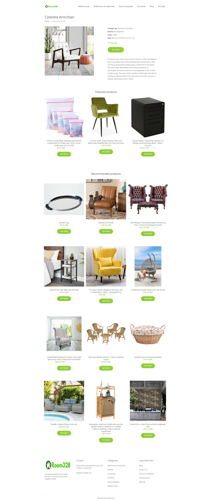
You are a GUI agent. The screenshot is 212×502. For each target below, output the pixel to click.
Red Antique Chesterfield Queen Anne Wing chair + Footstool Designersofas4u (148, 224)
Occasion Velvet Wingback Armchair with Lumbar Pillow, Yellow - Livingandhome (106, 291)
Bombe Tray (64, 223)
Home (47, 21)
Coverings (112, 474)
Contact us (143, 470)
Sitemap (142, 482)
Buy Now (115, 50)
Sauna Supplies (126, 6)
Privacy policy (144, 478)
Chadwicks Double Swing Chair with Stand (148, 290)
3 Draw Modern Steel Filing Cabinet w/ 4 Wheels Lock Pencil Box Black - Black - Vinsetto (148, 143)
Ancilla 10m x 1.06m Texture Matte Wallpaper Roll (148, 425)
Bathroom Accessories (104, 6)
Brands (161, 6)
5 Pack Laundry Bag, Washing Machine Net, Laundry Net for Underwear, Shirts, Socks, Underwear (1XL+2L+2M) (64, 143)
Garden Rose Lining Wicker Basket (148, 357)
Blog (152, 6)
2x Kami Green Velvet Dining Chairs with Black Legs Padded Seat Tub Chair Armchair (106, 142)
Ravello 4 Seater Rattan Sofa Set (64, 424)
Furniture (141, 6)
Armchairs (129, 28)
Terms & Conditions (146, 474)
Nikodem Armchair (106, 223)
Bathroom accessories (116, 465)
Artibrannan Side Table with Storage (64, 290)
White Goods (83, 6)
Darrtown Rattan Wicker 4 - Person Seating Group (106, 358)
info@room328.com (84, 473)
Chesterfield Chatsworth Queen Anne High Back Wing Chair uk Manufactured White (64, 358)
